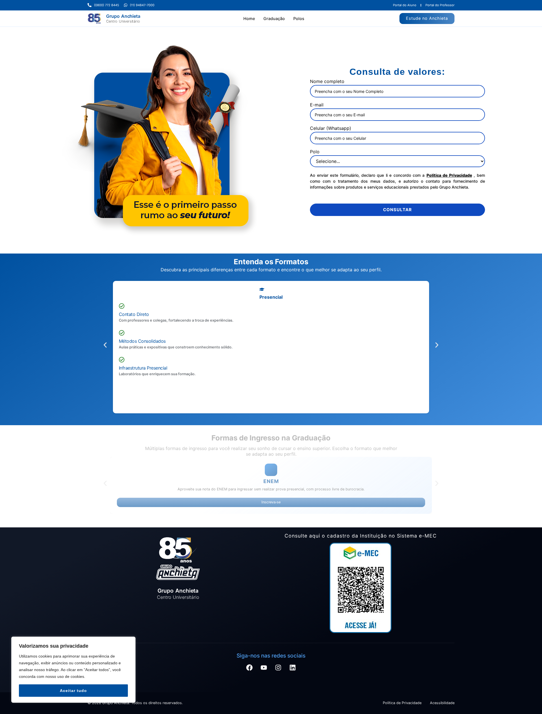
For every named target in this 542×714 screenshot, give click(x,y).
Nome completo (327, 81)
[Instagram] (278, 699)
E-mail (317, 104)
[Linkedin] (292, 699)
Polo (315, 151)
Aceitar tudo (73, 690)
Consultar (397, 209)
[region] (73, 670)
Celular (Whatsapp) (330, 128)
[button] (105, 350)
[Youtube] (263, 699)
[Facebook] (249, 699)
